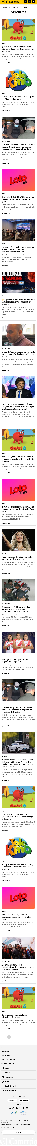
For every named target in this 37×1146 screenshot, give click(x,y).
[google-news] (27, 1108)
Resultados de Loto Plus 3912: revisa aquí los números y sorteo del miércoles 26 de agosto (18, 509)
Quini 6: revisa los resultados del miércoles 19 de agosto (14, 1015)
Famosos (4, 553)
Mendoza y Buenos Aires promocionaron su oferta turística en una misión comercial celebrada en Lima (18, 249)
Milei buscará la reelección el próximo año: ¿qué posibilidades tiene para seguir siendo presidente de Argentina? (18, 406)
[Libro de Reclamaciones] (23, 1113)
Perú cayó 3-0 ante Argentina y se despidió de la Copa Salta (15, 660)
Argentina (4, 43)
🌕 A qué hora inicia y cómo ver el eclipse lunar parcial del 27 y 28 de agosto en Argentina (18, 301)
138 (22, 1037)
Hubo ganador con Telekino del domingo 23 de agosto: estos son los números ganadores (18, 866)
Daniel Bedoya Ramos (8, 423)
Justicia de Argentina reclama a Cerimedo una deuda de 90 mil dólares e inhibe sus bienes (18, 354)
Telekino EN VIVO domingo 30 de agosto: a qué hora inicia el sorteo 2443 (18, 97)
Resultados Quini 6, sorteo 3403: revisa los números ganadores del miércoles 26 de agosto (18, 458)
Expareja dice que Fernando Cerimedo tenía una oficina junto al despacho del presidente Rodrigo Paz (17, 709)
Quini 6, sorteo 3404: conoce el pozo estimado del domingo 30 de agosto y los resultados (18, 48)
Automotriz (5, 756)
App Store (12, 1100)
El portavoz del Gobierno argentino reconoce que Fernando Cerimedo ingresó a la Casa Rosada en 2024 (16, 609)
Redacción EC (6, 63)
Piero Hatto (5, 318)
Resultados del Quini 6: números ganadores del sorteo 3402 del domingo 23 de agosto (17, 816)
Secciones (4, 1048)
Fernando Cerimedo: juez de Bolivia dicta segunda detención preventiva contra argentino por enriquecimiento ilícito (18, 146)
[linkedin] (23, 1108)
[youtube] (20, 1108)
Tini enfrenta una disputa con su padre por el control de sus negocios (17, 557)
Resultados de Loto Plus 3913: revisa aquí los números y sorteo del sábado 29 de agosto (18, 199)
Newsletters (5, 1055)
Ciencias (4, 296)
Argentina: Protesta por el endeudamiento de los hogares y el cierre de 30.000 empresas (18, 967)
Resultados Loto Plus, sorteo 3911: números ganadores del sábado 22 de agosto (16, 916)
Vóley (3, 656)
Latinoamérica (6, 141)
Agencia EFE (5, 163)
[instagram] (17, 1108)
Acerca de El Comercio (9, 1059)
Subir (17, 1132)
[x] (13, 1108)
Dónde (3, 243)
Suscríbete (5, 1051)
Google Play (24, 1100)
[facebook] (10, 1108)
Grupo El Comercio (7, 1063)
